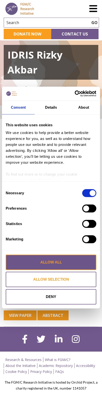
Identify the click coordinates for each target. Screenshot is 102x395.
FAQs (59, 371)
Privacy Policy (41, 371)
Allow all (51, 262)
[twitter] (41, 339)
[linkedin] (59, 339)
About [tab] (83, 107)
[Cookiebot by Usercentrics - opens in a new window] (74, 93)
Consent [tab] (18, 107)
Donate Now (27, 34)
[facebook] (24, 339)
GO (94, 22)
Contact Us (75, 34)
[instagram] (76, 339)
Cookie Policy (16, 371)
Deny (51, 297)
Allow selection (51, 279)
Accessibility (85, 365)
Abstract (53, 315)
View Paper (20, 315)
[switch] (89, 208)
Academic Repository (56, 365)
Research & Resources (23, 359)
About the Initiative (20, 365)
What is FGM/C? (57, 359)
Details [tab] (51, 107)
